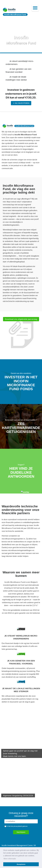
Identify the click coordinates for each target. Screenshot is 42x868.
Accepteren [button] (21, 864)
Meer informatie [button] (10, 859)
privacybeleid (17, 826)
